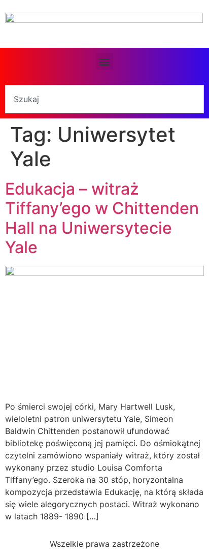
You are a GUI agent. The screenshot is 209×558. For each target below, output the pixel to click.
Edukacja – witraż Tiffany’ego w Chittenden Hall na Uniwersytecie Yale (102, 218)
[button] (104, 61)
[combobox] (104, 99)
